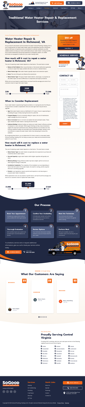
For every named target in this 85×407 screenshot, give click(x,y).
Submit (65, 123)
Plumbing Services (13, 35)
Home (6, 35)
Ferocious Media (52, 403)
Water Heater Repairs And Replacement (29, 35)
